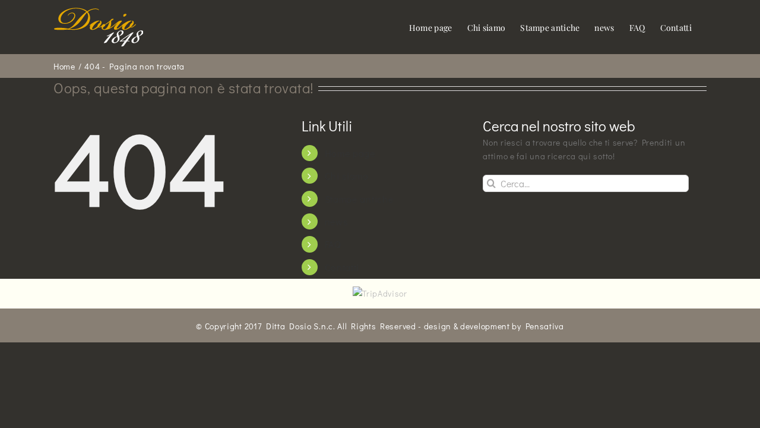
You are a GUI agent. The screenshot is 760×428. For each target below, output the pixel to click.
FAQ (333, 244)
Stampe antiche (359, 199)
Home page (350, 153)
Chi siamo (347, 175)
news (336, 221)
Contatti (342, 267)
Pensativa (544, 326)
